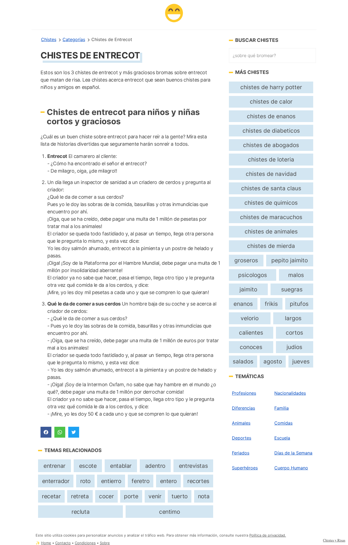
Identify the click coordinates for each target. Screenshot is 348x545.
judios (294, 347)
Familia (281, 408)
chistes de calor (271, 101)
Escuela (282, 438)
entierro (111, 481)
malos (296, 275)
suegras (292, 289)
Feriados (240, 453)
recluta (80, 511)
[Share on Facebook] (46, 432)
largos (293, 318)
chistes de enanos (271, 116)
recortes (198, 481)
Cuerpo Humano (291, 468)
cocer (106, 496)
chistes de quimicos (271, 202)
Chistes (48, 39)
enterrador (56, 481)
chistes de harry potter (271, 87)
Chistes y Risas (334, 540)
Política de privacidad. (267, 535)
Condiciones (85, 543)
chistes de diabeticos (271, 130)
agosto (272, 361)
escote (88, 465)
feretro (140, 481)
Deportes (241, 438)
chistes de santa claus (271, 188)
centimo (169, 511)
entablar (121, 465)
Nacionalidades (290, 393)
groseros (246, 260)
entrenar (55, 465)
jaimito (248, 289)
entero (168, 481)
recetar (51, 496)
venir (154, 496)
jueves (301, 361)
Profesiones (244, 393)
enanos (243, 303)
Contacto (63, 543)
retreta (80, 496)
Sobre (105, 543)
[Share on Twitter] (73, 432)
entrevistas (193, 465)
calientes (251, 332)
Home (46, 543)
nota (203, 496)
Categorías (74, 39)
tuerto (180, 496)
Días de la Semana (293, 453)
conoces (251, 347)
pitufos (299, 303)
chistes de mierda (271, 245)
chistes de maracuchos (271, 217)
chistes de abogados (271, 145)
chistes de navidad (271, 173)
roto (85, 481)
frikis (271, 303)
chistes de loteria (271, 159)
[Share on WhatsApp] (59, 432)
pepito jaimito (289, 260)
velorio (250, 318)
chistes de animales (271, 231)
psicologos (252, 275)
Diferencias (243, 408)
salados (243, 361)
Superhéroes (245, 468)
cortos (294, 332)
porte (131, 496)
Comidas (283, 423)
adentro (155, 465)
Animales (241, 423)
